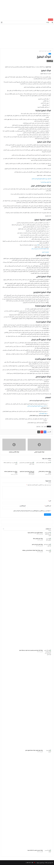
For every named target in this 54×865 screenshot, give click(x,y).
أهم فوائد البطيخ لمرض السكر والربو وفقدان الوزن (27, 472)
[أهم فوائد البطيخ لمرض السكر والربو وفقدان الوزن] (26, 466)
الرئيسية (48, 50)
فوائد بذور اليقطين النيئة (38, 538)
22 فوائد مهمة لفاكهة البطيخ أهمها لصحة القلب (41, 178)
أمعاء (38, 244)
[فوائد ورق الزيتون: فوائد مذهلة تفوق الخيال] (47, 799)
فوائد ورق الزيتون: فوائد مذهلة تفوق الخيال (34, 750)
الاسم (49, 500)
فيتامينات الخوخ (45, 252)
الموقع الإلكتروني (23, 505)
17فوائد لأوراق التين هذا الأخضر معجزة (35, 533)
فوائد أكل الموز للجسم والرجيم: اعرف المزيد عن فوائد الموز (31, 650)
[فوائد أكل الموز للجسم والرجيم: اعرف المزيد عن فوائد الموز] (47, 699)
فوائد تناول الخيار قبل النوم (37, 544)
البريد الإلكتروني (48, 505)
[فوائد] (47, 22)
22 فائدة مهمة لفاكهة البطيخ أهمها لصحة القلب (37, 406)
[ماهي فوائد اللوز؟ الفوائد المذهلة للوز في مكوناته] (47, 599)
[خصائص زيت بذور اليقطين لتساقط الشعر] (9, 466)
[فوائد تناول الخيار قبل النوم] (47, 546)
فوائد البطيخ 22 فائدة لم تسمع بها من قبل (40, 248)
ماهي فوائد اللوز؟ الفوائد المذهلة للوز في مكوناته (32, 550)
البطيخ (45, 426)
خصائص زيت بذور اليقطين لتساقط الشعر (10, 472)
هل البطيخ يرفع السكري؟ (46, 182)
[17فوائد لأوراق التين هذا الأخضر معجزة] (47, 534)
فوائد (45, 50)
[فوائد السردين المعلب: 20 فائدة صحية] (47, 852)
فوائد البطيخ (38, 426)
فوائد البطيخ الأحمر (43, 413)
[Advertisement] (27, 9)
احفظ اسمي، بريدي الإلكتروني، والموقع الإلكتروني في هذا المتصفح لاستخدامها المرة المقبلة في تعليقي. (31, 510)
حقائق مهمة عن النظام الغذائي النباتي (44, 472)
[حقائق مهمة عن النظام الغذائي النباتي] (43, 466)
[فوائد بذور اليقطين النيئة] (47, 540)
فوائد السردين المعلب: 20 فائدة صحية (35, 850)
